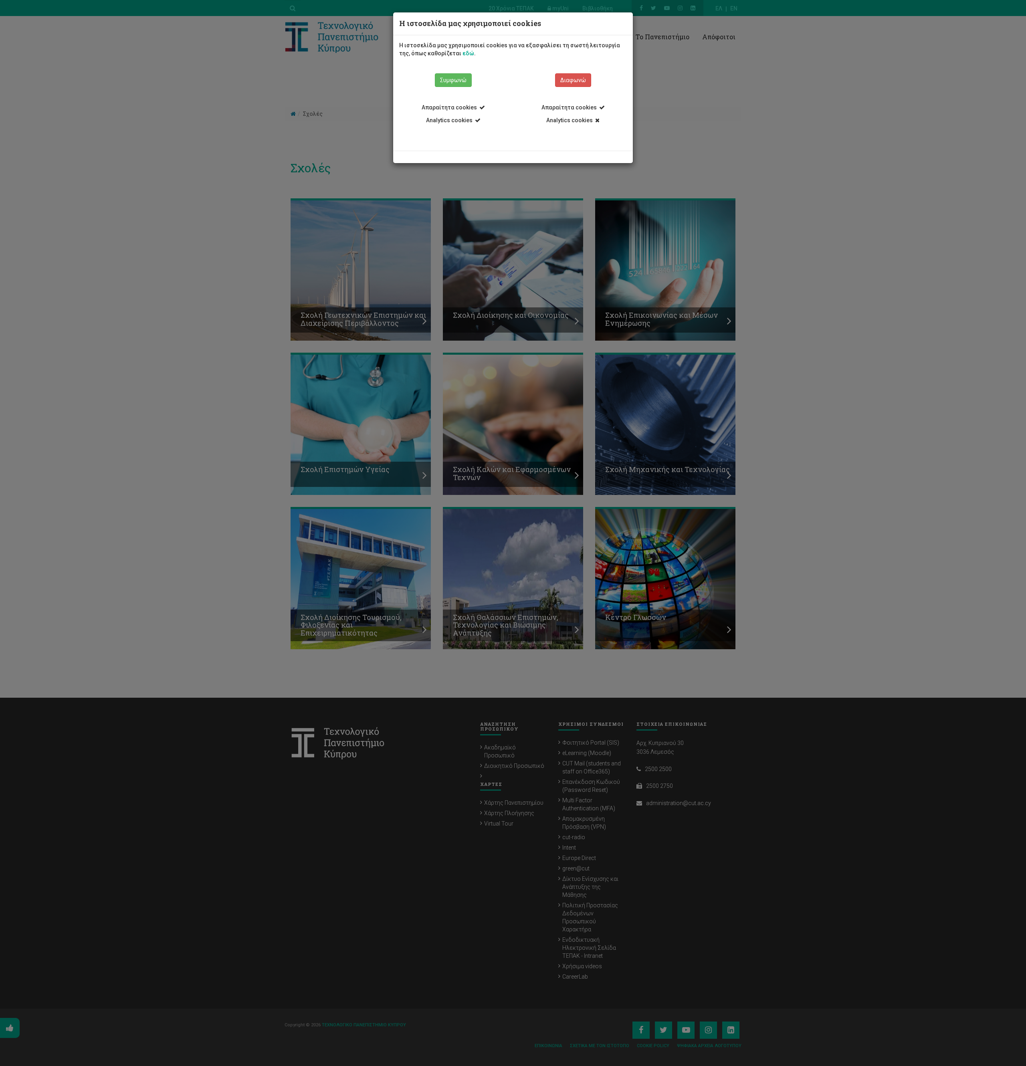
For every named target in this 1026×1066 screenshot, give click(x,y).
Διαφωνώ (573, 80)
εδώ (468, 53)
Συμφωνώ (453, 80)
